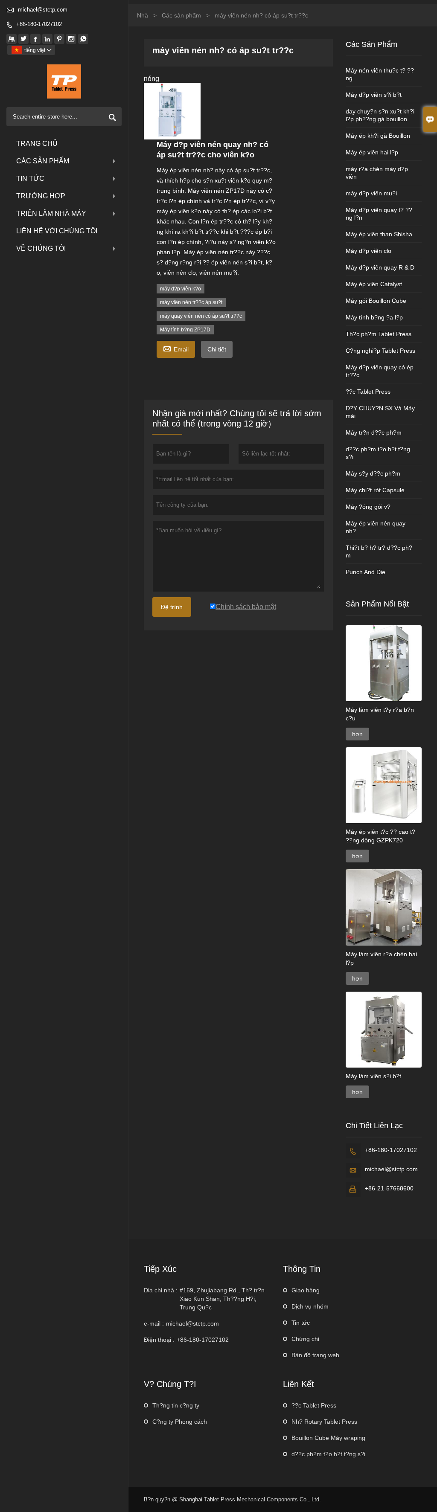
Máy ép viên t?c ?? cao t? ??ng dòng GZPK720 (380, 836)
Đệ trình (172, 607)
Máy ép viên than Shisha (379, 234)
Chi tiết (216, 349)
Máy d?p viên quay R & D (380, 267)
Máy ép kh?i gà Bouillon (378, 135)
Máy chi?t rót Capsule (375, 490)
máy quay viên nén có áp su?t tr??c (201, 316)
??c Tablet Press (368, 391)
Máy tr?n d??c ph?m (374, 432)
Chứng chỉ (305, 1338)
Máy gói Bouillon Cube (376, 300)
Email (176, 348)
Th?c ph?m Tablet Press (378, 334)
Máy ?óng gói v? (368, 506)
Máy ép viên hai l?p (372, 152)
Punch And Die (365, 572)
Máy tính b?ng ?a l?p (374, 317)
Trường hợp (40, 196)
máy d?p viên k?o (180, 289)
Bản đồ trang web (315, 1355)
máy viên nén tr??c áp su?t (191, 302)
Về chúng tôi (41, 248)
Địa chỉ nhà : (161, 1290)
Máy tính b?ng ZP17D (185, 330)
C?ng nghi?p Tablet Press (380, 350)
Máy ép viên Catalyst (374, 284)
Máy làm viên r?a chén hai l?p (381, 958)
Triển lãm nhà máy (51, 213)
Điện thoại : (159, 1339)
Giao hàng (305, 1290)
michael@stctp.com (42, 9)
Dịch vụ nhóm (310, 1306)
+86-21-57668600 (389, 1188)
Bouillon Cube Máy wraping (328, 1437)
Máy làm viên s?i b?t (373, 1076)
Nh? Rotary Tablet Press (324, 1421)
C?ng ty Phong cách (179, 1421)
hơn (357, 734)
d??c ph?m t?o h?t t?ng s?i (328, 1454)
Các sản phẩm (42, 161)
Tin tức (30, 178)
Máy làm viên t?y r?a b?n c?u (380, 714)
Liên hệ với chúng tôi (56, 231)
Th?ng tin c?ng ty (175, 1405)
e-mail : (154, 1323)
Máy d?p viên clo (368, 250)
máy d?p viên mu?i (371, 193)
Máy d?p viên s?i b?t (374, 94)
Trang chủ (37, 143)
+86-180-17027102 (39, 24)
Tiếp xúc (160, 1269)
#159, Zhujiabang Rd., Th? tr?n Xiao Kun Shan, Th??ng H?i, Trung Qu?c (222, 1299)
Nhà (142, 15)
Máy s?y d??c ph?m (373, 473)
